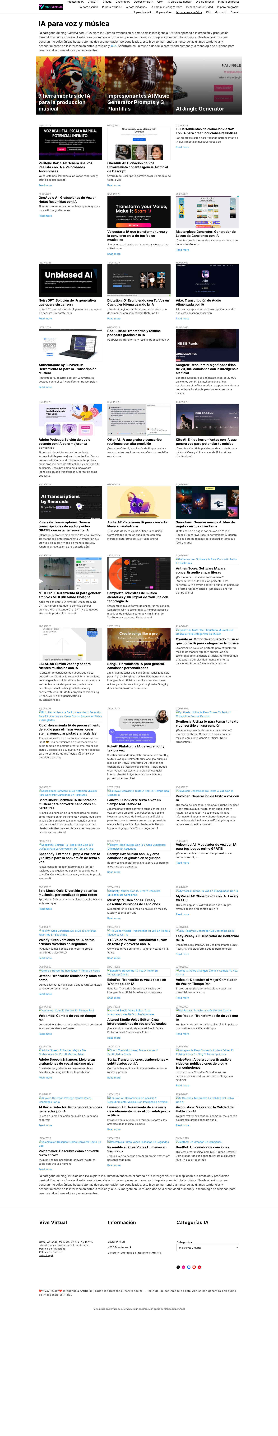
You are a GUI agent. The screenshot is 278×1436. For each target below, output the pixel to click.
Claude (107, 1)
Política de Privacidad (52, 1248)
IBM (208, 12)
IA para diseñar (205, 1)
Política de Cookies (50, 1252)
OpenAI (235, 12)
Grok (160, 1)
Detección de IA (143, 1)
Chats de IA (123, 1)
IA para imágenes (136, 7)
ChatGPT (93, 1)
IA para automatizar (179, 1)
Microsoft (220, 12)
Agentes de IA (75, 1)
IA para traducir (142, 12)
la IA (113, 46)
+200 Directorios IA (119, 1247)
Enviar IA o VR (116, 1241)
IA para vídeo (164, 12)
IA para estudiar (111, 7)
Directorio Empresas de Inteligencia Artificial (135, 1252)
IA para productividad (199, 7)
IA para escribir (88, 7)
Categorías (184, 1242)
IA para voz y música (189, 12)
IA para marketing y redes (166, 7)
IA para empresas (228, 1)
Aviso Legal (46, 1255)
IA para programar (228, 7)
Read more (45, 185)
